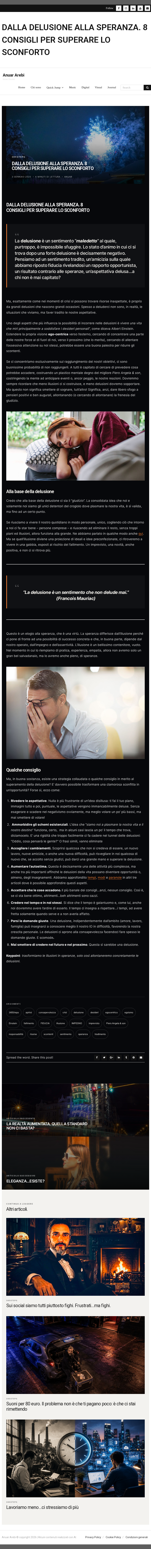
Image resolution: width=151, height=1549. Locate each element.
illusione (60, 1023)
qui (140, 533)
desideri (94, 1012)
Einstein (13, 1023)
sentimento (65, 1034)
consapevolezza (47, 1012)
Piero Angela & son (116, 1023)
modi (101, 877)
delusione (79, 1012)
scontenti (48, 1034)
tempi (92, 877)
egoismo (128, 1012)
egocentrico (111, 1012)
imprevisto (94, 1023)
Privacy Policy (93, 1537)
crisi (65, 1012)
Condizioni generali (137, 1537)
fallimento (29, 1023)
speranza (83, 1034)
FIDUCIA (45, 1023)
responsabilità (16, 1034)
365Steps (18, 157)
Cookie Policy (113, 1537)
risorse (33, 1034)
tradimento (100, 1034)
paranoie (115, 877)
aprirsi (29, 1012)
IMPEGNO (77, 1023)
